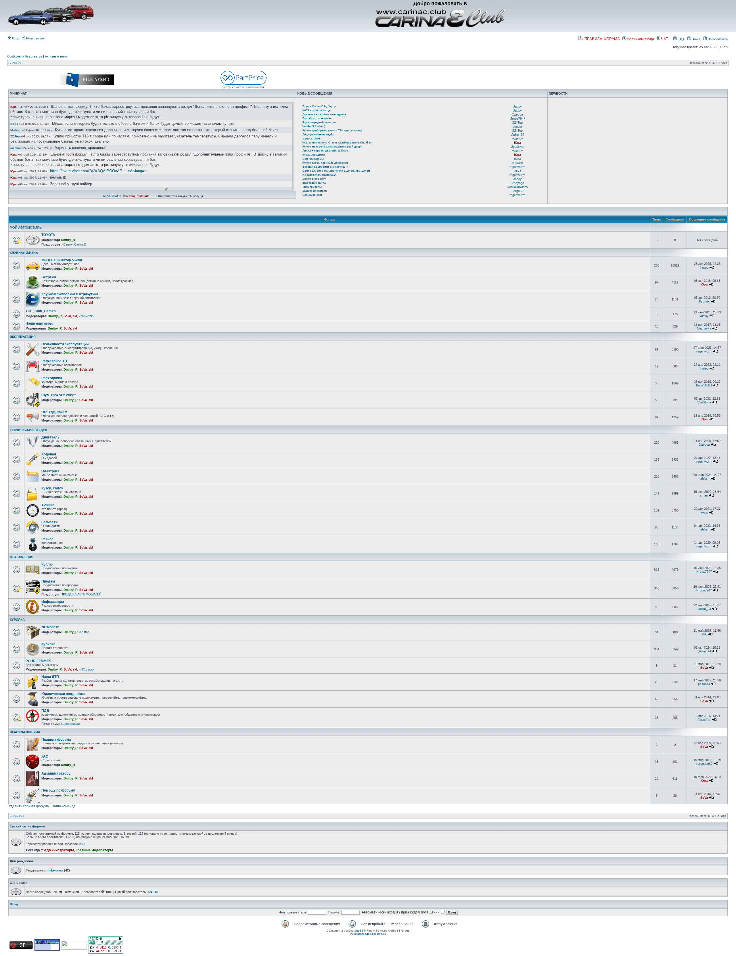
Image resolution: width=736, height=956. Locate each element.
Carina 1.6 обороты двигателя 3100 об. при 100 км (336, 170)
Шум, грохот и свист (58, 395)
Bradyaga (517, 183)
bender (517, 126)
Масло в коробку (314, 178)
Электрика (50, 471)
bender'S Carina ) (313, 126)
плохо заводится (313, 154)
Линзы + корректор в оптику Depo (325, 150)
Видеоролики (70, 723)
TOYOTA (48, 235)
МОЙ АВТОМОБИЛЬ (26, 227)
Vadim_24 (517, 134)
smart (704, 495)
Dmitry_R (68, 240)
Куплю (47, 564)
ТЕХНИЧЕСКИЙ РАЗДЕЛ (28, 430)
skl (91, 268)
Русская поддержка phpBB (368, 933)
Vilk (704, 634)
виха (517, 158)
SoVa (83, 268)
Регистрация (35, 38)
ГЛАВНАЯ (15, 62)
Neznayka (704, 328)
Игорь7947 (517, 118)
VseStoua (704, 402)
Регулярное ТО (54, 361)
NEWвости (50, 627)
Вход (15, 38)
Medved (15, 130)
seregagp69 (704, 763)
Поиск (696, 39)
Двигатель (50, 437)
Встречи (48, 277)
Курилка (48, 644)
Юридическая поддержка (63, 694)
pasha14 (704, 684)
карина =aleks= (312, 138)
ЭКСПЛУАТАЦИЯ (23, 336)
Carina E (80, 244)
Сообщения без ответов (24, 56)
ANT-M (152, 892)
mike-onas (55, 870)
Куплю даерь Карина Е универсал (325, 162)
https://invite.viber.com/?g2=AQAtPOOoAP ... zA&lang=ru (98, 171)
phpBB (359, 930)
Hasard (517, 162)
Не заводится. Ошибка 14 (319, 174)
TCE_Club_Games (41, 311)
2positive (517, 146)
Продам (48, 581)
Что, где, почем (54, 412)
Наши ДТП (50, 677)
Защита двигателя (314, 190)
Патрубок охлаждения (316, 118)
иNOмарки (86, 316)
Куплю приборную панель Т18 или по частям (332, 130)
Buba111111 (704, 385)
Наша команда (63, 806)
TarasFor (704, 719)
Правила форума (56, 739)
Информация (52, 602)
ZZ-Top (15, 136)
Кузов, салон (52, 488)
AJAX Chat (110, 196)
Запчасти (49, 522)
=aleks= (517, 138)
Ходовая (48, 454)
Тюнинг (47, 505)
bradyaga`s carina (314, 182)
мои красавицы (313, 158)
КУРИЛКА (17, 619)
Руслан (704, 301)
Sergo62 (517, 191)
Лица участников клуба (318, 134)
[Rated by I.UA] (74, 948)
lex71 (14, 123)
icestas (15, 148)
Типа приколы (312, 186)
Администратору (55, 773)
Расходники (51, 378)
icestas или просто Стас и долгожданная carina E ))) (336, 142)
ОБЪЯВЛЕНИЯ (21, 557)
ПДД (45, 711)
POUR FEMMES (38, 661)
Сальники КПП (312, 195)
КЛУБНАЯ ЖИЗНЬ (24, 252)
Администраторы (59, 850)
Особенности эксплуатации (65, 344)
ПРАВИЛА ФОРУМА (25, 732)
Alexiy (704, 316)
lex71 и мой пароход (316, 110)
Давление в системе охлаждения (324, 114)
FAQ (680, 39)
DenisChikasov (517, 187)
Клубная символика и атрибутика (69, 294)
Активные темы (56, 56)
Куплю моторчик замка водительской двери (332, 146)
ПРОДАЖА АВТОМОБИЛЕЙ (81, 594)
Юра (13, 106)
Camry (67, 244)
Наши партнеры (39, 323)
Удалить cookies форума (29, 806)
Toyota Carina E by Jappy (319, 106)
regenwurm (517, 166)
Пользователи (717, 39)
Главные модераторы (94, 850)
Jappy (517, 106)
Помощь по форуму (58, 790)
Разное (47, 539)
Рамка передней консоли (319, 122)
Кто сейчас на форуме (27, 826)
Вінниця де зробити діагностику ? (325, 166)
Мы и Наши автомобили (61, 260)
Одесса (517, 114)
